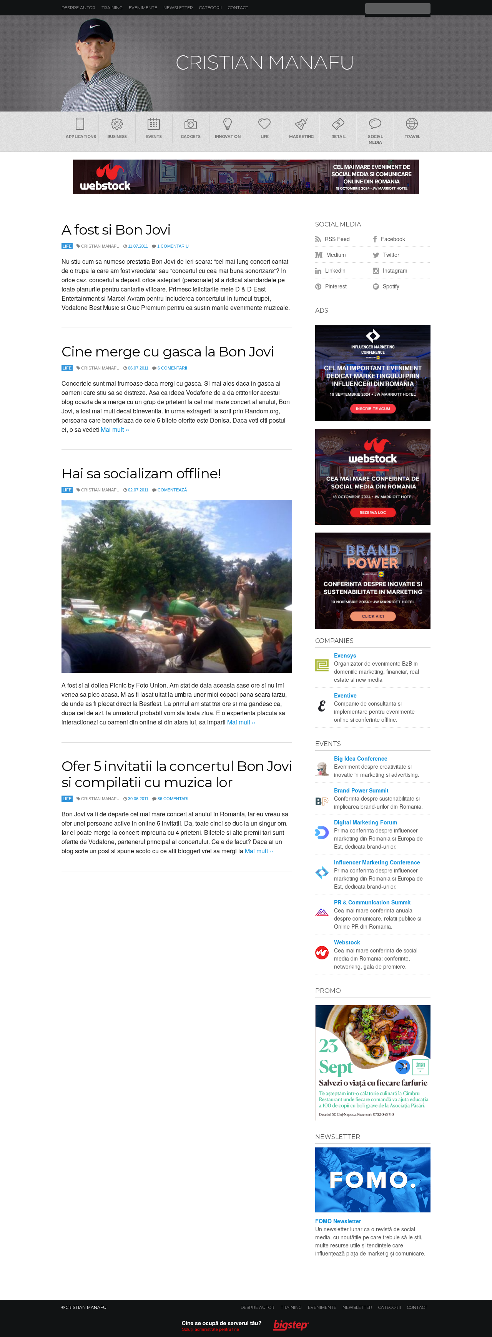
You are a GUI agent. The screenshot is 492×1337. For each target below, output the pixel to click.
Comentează (172, 490)
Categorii (210, 7)
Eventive (345, 695)
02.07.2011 (138, 490)
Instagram (394, 270)
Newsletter (178, 7)
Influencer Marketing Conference (377, 862)
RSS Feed (336, 239)
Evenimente (143, 7)
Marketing (301, 136)
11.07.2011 (138, 246)
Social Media (375, 139)
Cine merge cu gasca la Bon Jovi (168, 351)
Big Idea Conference (360, 758)
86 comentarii (173, 798)
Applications (81, 136)
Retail (338, 136)
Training (112, 7)
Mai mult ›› (114, 429)
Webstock (347, 942)
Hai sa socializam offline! (141, 473)
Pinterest (335, 286)
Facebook (392, 239)
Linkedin (335, 270)
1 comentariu (173, 246)
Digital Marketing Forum (365, 822)
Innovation (227, 136)
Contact (238, 7)
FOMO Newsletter (338, 1221)
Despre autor (78, 7)
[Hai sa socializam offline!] (177, 586)
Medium (335, 254)
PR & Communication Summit (372, 902)
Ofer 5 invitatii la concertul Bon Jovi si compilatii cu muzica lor (177, 774)
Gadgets (191, 136)
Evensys (345, 655)
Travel (412, 136)
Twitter (390, 254)
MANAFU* (246, 63)
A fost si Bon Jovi (116, 229)
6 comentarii (172, 368)
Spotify (390, 286)
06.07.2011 (138, 368)
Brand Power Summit (361, 790)
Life (265, 136)
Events (154, 136)
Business (117, 136)
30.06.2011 (138, 798)
